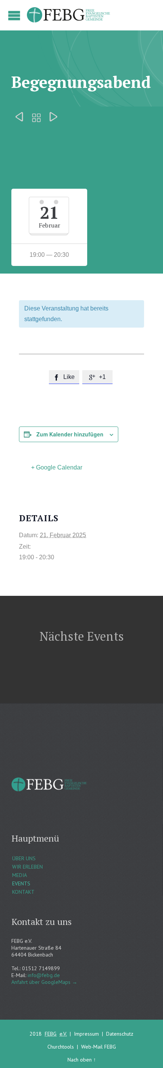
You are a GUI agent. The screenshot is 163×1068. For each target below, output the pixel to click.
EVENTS (21, 883)
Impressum (86, 1033)
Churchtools (60, 1046)
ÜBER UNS (24, 858)
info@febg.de (44, 975)
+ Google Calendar (56, 467)
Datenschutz (119, 1033)
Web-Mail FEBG (98, 1046)
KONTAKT (23, 891)
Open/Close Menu (14, 15)
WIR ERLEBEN (27, 866)
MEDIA (19, 875)
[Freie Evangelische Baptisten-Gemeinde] (69, 15)
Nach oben (79, 1059)
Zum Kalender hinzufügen (69, 434)
